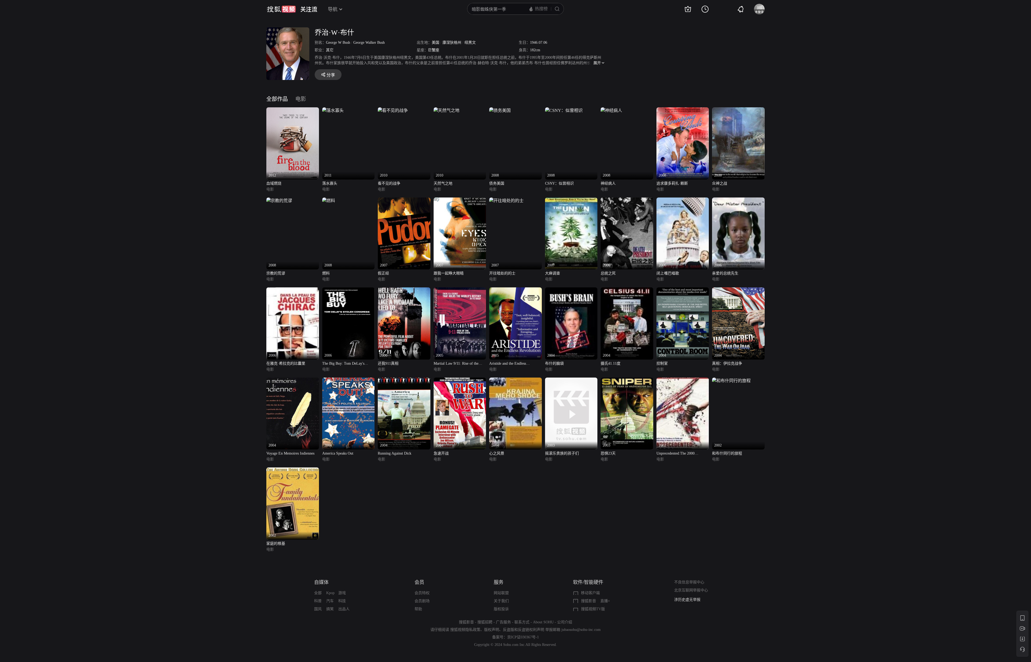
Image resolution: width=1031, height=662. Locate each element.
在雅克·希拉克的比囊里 (285, 363)
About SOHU (543, 622)
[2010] (393, 110)
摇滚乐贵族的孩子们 (562, 453)
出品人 (344, 609)
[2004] (571, 290)
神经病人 (608, 183)
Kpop (330, 593)
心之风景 (496, 453)
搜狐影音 (588, 601)
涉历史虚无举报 (687, 600)
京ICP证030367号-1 (523, 637)
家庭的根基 (275, 544)
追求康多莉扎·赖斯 (672, 183)
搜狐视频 (281, 9)
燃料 (326, 273)
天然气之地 (443, 183)
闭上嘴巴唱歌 (667, 273)
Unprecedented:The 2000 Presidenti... (675, 453)
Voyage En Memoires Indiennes (290, 453)
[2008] (500, 110)
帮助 (418, 609)
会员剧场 (422, 601)
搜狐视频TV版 (593, 609)
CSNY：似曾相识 (559, 183)
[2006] (627, 200)
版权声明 (491, 630)
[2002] (682, 380)
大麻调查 (552, 273)
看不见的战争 (389, 183)
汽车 (330, 601)
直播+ (605, 601)
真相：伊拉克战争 (727, 363)
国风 (318, 609)
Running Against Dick (394, 453)
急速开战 (441, 453)
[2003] (571, 380)
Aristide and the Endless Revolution (507, 364)
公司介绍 (564, 622)
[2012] (292, 110)
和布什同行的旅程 (727, 453)
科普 (318, 601)
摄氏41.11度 (610, 363)
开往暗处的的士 (502, 273)
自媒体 (321, 582)
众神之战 (719, 183)
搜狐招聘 (484, 622)
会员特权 (422, 593)
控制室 (662, 363)
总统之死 (608, 273)
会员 (419, 582)
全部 (318, 593)
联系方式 (521, 622)
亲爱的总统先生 (725, 273)
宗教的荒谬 (275, 273)
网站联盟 (501, 593)
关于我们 (501, 601)
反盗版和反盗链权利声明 (523, 630)
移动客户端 (590, 593)
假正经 (383, 273)
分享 (330, 75)
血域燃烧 (273, 183)
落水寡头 (329, 183)
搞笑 (330, 609)
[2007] (404, 200)
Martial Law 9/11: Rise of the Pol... (456, 364)
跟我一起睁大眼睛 (449, 273)
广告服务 (503, 622)
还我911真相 (388, 363)
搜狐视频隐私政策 (465, 630)
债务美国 (496, 183)
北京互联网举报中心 (691, 590)
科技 (342, 601)
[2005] (460, 290)
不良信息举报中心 (689, 582)
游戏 (342, 593)
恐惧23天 (608, 453)
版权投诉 (501, 609)
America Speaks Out (337, 453)
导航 (332, 9)
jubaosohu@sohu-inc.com (581, 630)
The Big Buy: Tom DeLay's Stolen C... (343, 364)
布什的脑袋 (554, 363)
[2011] (333, 110)
